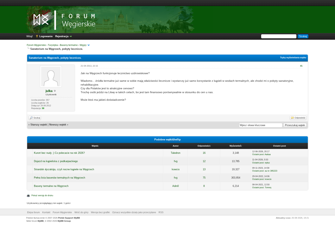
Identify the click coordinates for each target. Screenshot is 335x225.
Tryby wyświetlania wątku (293, 57)
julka (49, 91)
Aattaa (268, 154)
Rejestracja (61, 36)
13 (204, 169)
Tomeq (268, 187)
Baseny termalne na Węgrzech (51, 186)
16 (204, 152)
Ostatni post (258, 154)
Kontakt (46, 212)
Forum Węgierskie (36, 45)
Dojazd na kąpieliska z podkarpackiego (56, 161)
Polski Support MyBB (69, 218)
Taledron (175, 152)
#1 (301, 66)
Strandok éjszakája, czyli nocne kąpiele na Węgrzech (64, 169)
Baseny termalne (69, 45)
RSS (161, 212)
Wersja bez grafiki (100, 212)
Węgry (83, 45)
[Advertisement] (167, 3)
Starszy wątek (38, 124)
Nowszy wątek (57, 124)
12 (204, 161)
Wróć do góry (81, 212)
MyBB (41, 221)
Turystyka (53, 45)
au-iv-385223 (271, 171)
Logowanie (46, 36)
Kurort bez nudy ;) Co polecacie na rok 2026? (59, 152)
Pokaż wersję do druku (42, 195)
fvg (175, 161)
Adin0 (175, 186)
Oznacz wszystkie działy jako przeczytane (134, 212)
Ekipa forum (33, 212)
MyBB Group (64, 221)
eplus (267, 162)
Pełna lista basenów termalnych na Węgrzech (59, 177)
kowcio (176, 169)
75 (204, 177)
